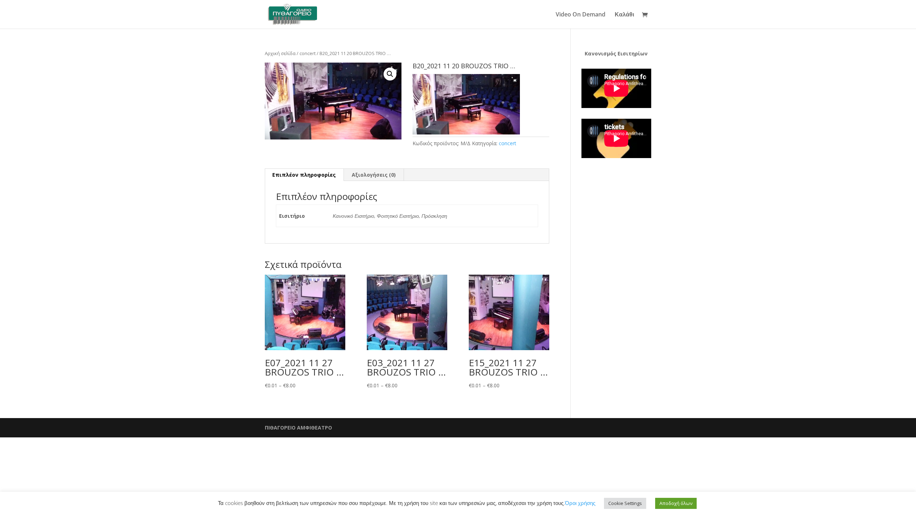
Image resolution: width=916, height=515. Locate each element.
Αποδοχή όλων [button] (675, 503)
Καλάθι (624, 15)
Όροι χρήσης (580, 502)
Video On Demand (580, 15)
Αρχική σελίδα (280, 53)
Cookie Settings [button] (625, 503)
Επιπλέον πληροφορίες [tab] (304, 174)
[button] (390, 74)
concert (307, 53)
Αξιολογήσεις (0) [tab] (374, 174)
